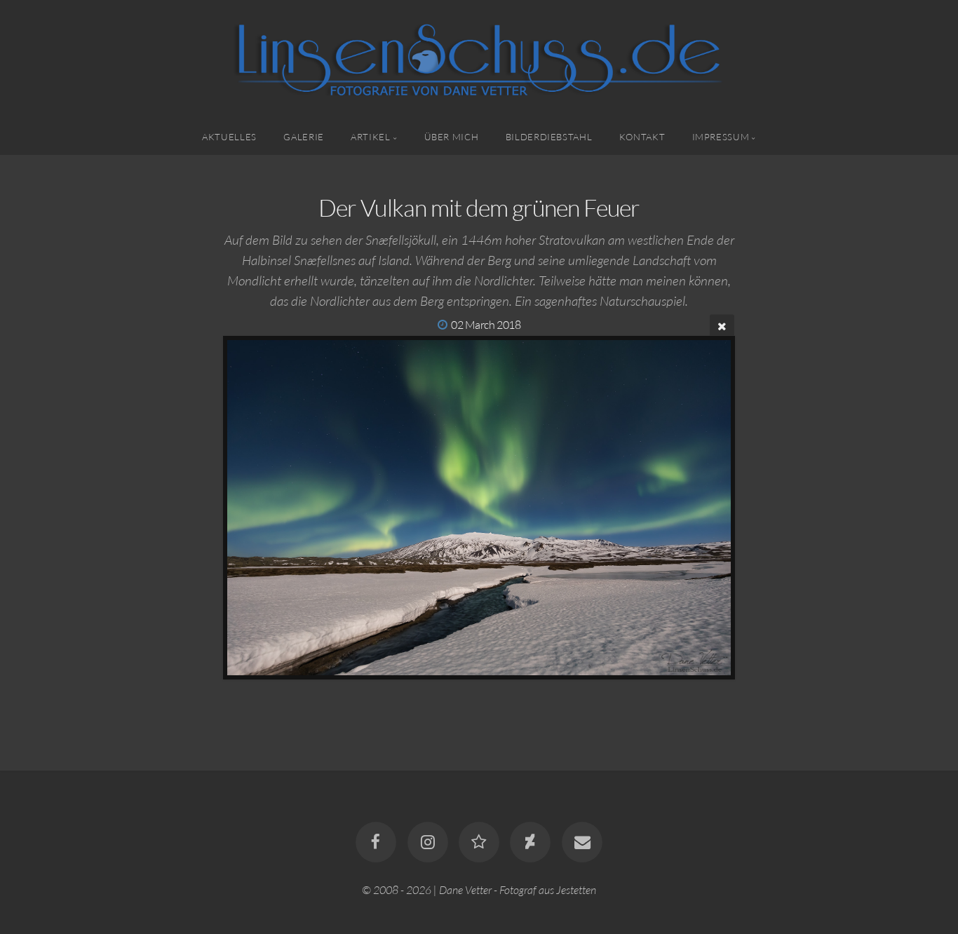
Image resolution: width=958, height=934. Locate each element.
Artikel (370, 136)
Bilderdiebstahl (549, 136)
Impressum (721, 136)
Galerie (303, 136)
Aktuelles (229, 136)
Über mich (451, 136)
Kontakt (642, 136)
